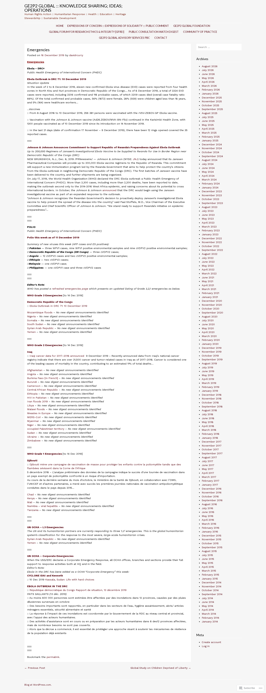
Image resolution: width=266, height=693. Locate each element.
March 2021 (209, 289)
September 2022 (212, 249)
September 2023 (212, 203)
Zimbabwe (34, 440)
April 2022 (208, 269)
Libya (30, 405)
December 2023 (212, 191)
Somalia (32, 320)
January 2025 (210, 140)
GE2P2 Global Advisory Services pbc (124, 37)
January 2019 (210, 390)
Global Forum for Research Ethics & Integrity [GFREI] (86, 31)
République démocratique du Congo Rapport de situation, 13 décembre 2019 (77, 590)
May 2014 (207, 605)
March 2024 (209, 179)
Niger (30, 425)
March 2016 (209, 523)
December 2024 (212, 144)
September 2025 (212, 109)
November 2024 (212, 148)
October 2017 (210, 449)
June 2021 (208, 277)
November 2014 (211, 586)
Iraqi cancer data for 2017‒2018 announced (57, 355)
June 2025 (208, 120)
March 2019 (209, 383)
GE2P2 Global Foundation (191, 25)
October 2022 (210, 246)
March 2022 (209, 273)
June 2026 (208, 74)
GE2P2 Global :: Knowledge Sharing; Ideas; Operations (73, 8)
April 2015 (208, 566)
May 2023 (208, 218)
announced (109, 190)
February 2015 (210, 574)
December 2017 (211, 441)
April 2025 (208, 128)
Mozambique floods (39, 312)
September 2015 (212, 547)
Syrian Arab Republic (40, 328)
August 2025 (209, 113)
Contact (160, 37)
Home (60, 25)
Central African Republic (42, 389)
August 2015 (209, 551)
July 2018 (207, 414)
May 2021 (207, 281)
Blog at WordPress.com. (38, 684)
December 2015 (211, 535)
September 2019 (212, 359)
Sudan (31, 432)
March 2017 (209, 476)
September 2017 (212, 453)
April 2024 (208, 175)
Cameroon (33, 385)
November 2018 (211, 398)
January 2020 (210, 343)
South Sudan (35, 324)
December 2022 (212, 238)
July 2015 (207, 555)
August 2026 (210, 66)
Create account (211, 642)
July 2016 (207, 508)
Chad (30, 494)
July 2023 (208, 210)
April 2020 (208, 332)
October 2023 (210, 199)
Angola (31, 374)
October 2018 (210, 402)
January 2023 (210, 234)
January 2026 (210, 93)
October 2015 (210, 543)
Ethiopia (32, 393)
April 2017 (208, 472)
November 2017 (211, 445)
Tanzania (32, 510)
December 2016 (211, 488)
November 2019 (211, 351)
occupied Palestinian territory (45, 428)
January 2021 (210, 297)
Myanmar (33, 421)
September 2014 (212, 594)
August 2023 (209, 207)
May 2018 (207, 422)
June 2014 (208, 602)
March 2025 (209, 132)
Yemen (31, 331)
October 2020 (210, 308)
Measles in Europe (38, 413)
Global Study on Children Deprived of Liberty (160, 667)
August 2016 (209, 504)
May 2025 (208, 124)
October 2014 (210, 590)
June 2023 (208, 214)
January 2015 (210, 578)
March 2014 (209, 613)
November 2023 (212, 195)
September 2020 (212, 312)
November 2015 (211, 539)
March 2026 (209, 85)
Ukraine (32, 436)
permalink (53, 657)
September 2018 (212, 406)
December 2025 (212, 97)
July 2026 (208, 70)
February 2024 (211, 183)
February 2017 (210, 480)
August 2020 (210, 316)
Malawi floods (36, 409)
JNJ (135, 159)
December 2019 (211, 347)
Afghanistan (34, 370)
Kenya (31, 498)
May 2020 (208, 328)
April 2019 (208, 379)
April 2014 (208, 609)
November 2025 (212, 101)
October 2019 (210, 355)
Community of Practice (200, 31)
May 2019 (207, 375)
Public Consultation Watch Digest (154, 31)
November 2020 (212, 304)
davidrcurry (76, 55)
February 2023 (211, 230)
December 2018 (211, 394)
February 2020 (211, 339)
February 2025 (211, 136)
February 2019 (210, 387)
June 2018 (208, 418)
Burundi (32, 381)
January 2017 (210, 484)
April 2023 (208, 222)
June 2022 (208, 261)
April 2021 (208, 285)
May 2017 (207, 468)
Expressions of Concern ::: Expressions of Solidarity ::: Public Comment (118, 25)
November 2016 (211, 492)
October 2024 (210, 152)
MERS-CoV (34, 417)
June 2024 (208, 168)
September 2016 (212, 500)
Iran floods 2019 (37, 401)
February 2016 (210, 527)
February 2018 (210, 433)
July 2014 (207, 598)
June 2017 (208, 465)
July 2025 (208, 117)
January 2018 (210, 437)
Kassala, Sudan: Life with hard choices (69, 579)
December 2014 (211, 582)
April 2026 (208, 81)
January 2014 (210, 621)
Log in (206, 646)
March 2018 (209, 429)
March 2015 (209, 570)
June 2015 (208, 558)
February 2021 (210, 293)
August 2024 (209, 160)
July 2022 (208, 257)
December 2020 (212, 300)
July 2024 (208, 164)
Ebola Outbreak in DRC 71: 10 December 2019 (58, 305)
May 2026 (208, 78)
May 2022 (208, 265)
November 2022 (212, 242)
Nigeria (31, 316)
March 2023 (209, 226)
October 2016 (210, 496)
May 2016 (207, 516)
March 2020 (209, 336)
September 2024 (212, 156)
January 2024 (210, 187)
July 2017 (207, 461)
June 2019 (208, 371)
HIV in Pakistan (37, 397)
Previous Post (34, 667)
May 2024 (208, 171)
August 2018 (209, 410)
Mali (29, 502)
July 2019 (207, 367)
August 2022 (209, 253)
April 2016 (208, 519)
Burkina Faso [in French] (42, 378)
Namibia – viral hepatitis (43, 506)
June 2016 (208, 512)
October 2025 (210, 105)
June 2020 (208, 324)
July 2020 (208, 320)
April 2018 (208, 426)
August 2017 (209, 457)
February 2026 (211, 89)
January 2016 (210, 531)
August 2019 (209, 363)
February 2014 (210, 617)
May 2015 (207, 562)
